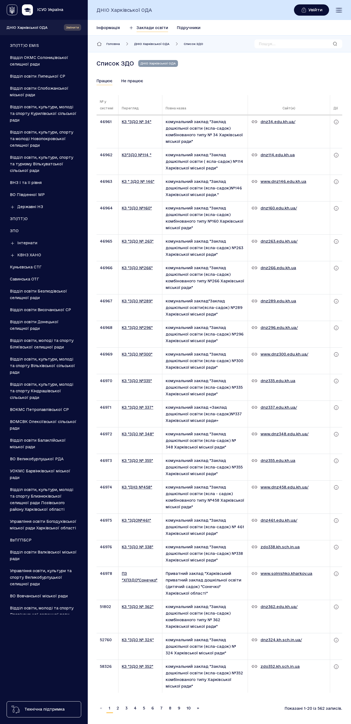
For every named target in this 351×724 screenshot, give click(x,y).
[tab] (104, 80)
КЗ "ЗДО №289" (137, 301)
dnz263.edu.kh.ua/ (279, 241)
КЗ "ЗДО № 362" (138, 606)
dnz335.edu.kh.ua (278, 381)
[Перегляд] (336, 122)
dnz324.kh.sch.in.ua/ (281, 640)
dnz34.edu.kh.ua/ (278, 122)
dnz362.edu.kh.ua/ (279, 606)
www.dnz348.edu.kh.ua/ (284, 434)
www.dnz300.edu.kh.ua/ (284, 354)
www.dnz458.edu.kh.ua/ (284, 487)
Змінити (72, 27)
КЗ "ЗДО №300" (137, 354)
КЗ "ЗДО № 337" (137, 407)
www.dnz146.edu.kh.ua (283, 181)
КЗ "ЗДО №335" (137, 381)
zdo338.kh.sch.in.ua (280, 547)
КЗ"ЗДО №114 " (136, 155)
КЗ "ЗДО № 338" (137, 547)
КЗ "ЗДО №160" (137, 208)
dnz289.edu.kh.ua (278, 301)
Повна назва (176, 108)
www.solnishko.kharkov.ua (286, 573)
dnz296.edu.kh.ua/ (279, 327)
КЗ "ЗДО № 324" (138, 640)
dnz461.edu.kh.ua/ (279, 520)
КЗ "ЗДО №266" (137, 268)
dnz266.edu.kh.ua (278, 268)
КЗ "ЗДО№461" (136, 520)
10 (188, 708)
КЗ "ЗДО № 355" (137, 460)
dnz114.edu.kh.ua (278, 155)
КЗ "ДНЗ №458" (137, 487)
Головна (113, 44)
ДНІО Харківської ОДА (27, 27)
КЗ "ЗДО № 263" (138, 241)
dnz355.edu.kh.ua (278, 460)
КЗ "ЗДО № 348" (138, 434)
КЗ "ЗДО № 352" (137, 666)
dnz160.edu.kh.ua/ (279, 208)
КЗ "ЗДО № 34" (136, 122)
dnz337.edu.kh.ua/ (279, 407)
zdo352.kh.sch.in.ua (280, 666)
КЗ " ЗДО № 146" (138, 181)
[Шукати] (335, 44)
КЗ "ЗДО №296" (137, 327)
